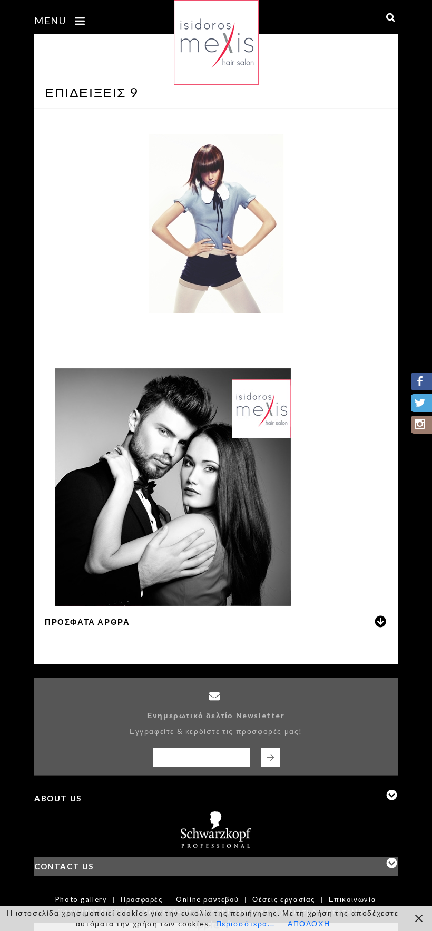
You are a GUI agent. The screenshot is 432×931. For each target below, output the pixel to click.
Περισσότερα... (245, 923)
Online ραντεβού (207, 899)
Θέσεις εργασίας (283, 899)
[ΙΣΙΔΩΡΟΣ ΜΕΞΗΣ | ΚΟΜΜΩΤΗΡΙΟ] (216, 36)
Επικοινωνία (353, 899)
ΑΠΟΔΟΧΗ (309, 923)
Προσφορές (141, 899)
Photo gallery (81, 899)
